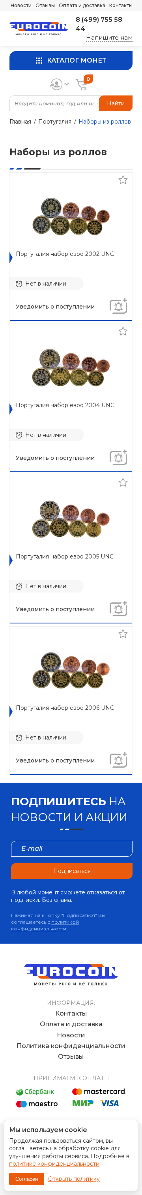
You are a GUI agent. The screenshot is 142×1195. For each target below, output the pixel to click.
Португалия (54, 121)
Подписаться (72, 871)
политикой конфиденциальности (45, 925)
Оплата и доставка (82, 5)
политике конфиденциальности (54, 1163)
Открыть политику (74, 1178)
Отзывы (45, 5)
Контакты (121, 5)
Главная (20, 121)
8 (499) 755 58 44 (99, 24)
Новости (21, 5)
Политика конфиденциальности (71, 1046)
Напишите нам (109, 37)
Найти (116, 103)
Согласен (26, 1179)
